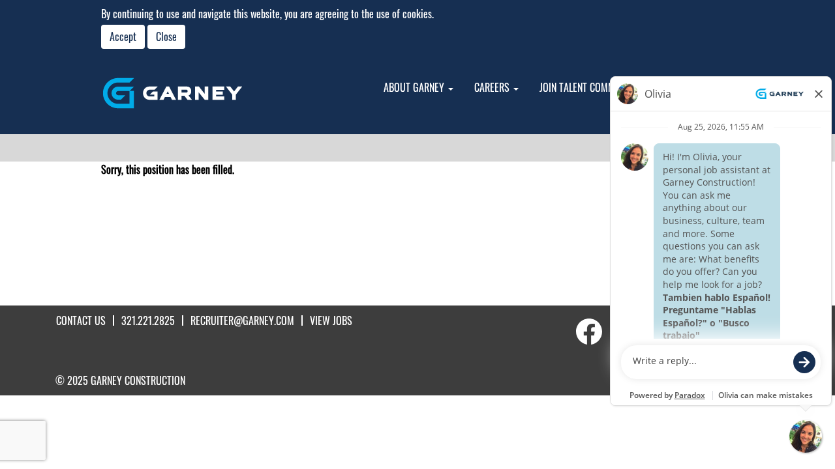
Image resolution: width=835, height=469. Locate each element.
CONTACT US (81, 320)
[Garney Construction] (172, 93)
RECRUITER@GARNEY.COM (242, 320)
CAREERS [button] (493, 87)
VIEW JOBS (331, 320)
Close (166, 36)
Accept (123, 36)
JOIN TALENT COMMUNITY (589, 87)
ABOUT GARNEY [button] (415, 87)
